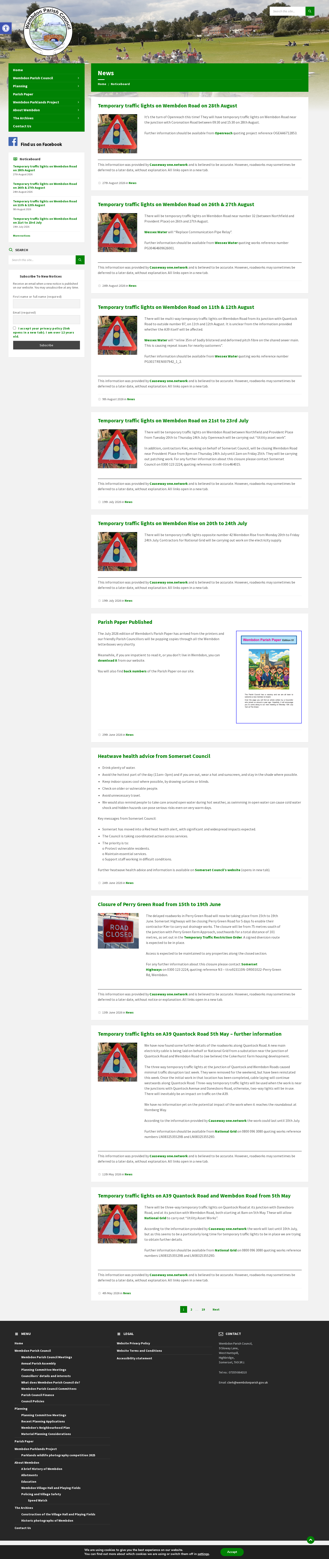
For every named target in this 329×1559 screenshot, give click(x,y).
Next (216, 1309)
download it (107, 660)
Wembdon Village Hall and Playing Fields (51, 1488)
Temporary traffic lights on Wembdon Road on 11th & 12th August (176, 307)
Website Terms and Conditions (139, 1351)
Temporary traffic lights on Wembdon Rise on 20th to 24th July (172, 523)
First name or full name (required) (37, 297)
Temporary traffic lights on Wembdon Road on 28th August (167, 105)
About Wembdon (27, 1463)
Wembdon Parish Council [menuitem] (33, 78)
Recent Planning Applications (43, 1421)
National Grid (226, 1131)
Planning (21, 1409)
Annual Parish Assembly (38, 1363)
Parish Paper (24, 1441)
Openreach (224, 133)
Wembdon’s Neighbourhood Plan (45, 1428)
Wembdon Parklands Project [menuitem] (36, 102)
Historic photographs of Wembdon (47, 1520)
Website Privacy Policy (133, 1343)
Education (28, 1482)
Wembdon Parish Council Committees (49, 1389)
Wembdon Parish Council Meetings (46, 1357)
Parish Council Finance (37, 1395)
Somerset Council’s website (217, 870)
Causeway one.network (169, 164)
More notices (21, 235)
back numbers (135, 671)
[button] (6, 28)
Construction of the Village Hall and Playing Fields (58, 1514)
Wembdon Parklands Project (36, 1449)
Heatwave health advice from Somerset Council (154, 756)
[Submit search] (310, 11)
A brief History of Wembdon (41, 1469)
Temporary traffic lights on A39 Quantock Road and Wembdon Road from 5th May (194, 1195)
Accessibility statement (134, 1358)
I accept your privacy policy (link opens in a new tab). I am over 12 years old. (43, 332)
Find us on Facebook (41, 144)
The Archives (24, 1508)
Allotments (29, 1475)
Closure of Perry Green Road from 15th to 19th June (159, 904)
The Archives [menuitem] (23, 118)
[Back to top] (310, 1540)
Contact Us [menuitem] (22, 126)
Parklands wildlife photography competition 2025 (58, 1455)
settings (203, 1554)
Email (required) (24, 312)
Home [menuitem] (18, 70)
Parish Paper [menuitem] (23, 94)
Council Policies (32, 1401)
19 (203, 1309)
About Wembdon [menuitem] (26, 110)
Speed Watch (37, 1500)
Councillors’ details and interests (46, 1376)
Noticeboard (120, 84)
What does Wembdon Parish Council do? (50, 1382)
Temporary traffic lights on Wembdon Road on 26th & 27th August (176, 204)
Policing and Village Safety (41, 1494)
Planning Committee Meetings (43, 1370)
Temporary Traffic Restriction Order (213, 937)
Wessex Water (155, 232)
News (133, 183)
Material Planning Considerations (46, 1434)
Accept (232, 1552)
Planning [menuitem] (20, 86)
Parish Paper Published (125, 621)
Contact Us (23, 1528)
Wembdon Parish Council (33, 1351)
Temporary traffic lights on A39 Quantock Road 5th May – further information (190, 1033)
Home (102, 84)
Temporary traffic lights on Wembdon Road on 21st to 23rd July (173, 420)
